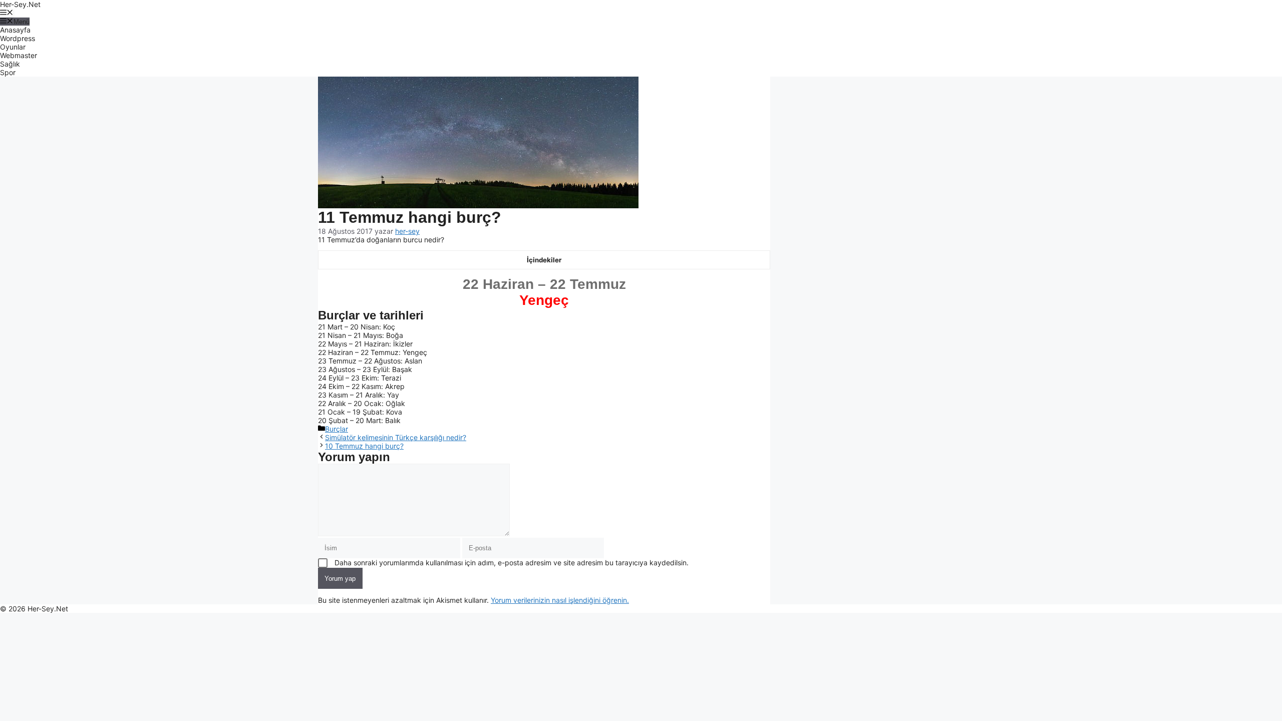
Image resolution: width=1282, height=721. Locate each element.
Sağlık (10, 64)
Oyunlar (13, 47)
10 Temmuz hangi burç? (364, 446)
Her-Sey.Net (20, 4)
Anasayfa (15, 30)
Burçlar (336, 429)
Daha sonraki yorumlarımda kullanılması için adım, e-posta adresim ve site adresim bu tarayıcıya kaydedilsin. (512, 562)
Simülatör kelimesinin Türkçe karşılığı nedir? (395, 437)
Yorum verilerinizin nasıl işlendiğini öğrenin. (560, 600)
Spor (8, 72)
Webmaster (18, 55)
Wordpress (17, 38)
